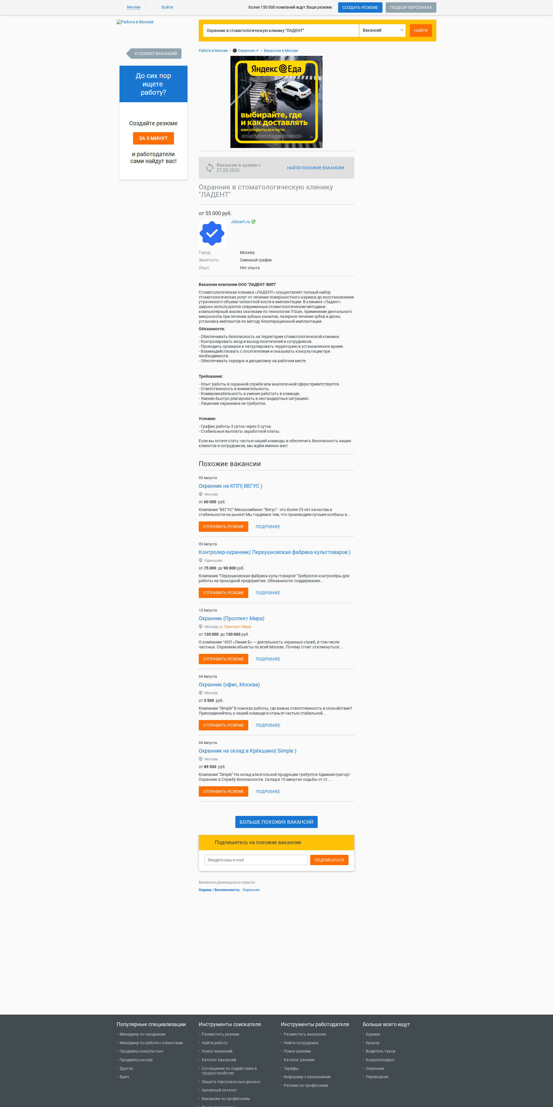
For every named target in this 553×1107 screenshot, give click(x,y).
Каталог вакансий (219, 1059)
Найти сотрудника (301, 1042)
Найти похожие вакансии (315, 168)
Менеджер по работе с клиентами (151, 1042)
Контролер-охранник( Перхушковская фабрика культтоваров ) (275, 552)
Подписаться (329, 860)
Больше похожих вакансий (276, 822)
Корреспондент (380, 1059)
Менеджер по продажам (142, 1034)
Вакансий (372, 30)
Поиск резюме (297, 1051)
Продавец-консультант (142, 1051)
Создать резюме (360, 7)
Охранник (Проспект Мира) (231, 618)
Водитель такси (380, 1051)
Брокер (373, 1042)
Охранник (251, 890)
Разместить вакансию (305, 1034)
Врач (124, 1076)
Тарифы (291, 1068)
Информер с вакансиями (307, 1076)
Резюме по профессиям (306, 1085)
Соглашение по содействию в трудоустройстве (229, 1071)
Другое (126, 1068)
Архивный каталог (219, 1090)
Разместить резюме (220, 1034)
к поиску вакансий (156, 53)
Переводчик (377, 1076)
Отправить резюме (223, 526)
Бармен (373, 1034)
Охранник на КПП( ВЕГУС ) (230, 486)
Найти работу (215, 1042)
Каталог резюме (299, 1059)
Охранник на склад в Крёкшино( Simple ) (247, 751)
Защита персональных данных (231, 1081)
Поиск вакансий (217, 1051)
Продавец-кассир (136, 1059)
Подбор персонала (411, 7)
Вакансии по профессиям (226, 1098)
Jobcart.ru (240, 221)
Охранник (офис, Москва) (229, 684)
